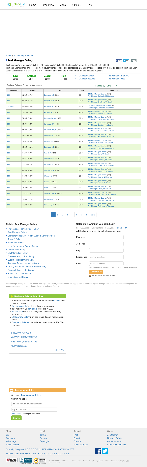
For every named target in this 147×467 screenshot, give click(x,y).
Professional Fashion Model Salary (23, 228)
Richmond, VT (49, 205)
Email (79, 263)
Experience (81, 256)
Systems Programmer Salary (21, 259)
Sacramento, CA (50, 118)
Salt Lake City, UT (50, 193)
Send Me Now (96, 271)
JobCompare (16, 413)
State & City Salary (21, 316)
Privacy (43, 438)
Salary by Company (15, 449)
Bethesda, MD (49, 95)
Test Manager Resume (84, 78)
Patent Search (12, 444)
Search (16, 417)
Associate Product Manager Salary (23, 263)
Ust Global (10, 106)
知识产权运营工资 (19, 345)
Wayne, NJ (48, 176)
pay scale (32, 308)
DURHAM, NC (49, 164)
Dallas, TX (47, 187)
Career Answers (115, 441)
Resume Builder (114, 438)
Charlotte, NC (49, 100)
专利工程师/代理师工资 (21, 332)
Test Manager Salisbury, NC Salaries (100, 171)
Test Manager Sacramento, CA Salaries (101, 119)
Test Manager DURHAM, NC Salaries (101, 165)
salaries (57, 300)
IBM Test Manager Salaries (97, 94)
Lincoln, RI (48, 182)
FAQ (76, 434)
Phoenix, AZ (48, 112)
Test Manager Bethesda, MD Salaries (101, 96)
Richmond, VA (49, 106)
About (74, 461)
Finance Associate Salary (19, 273)
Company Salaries (20, 322)
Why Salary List (81, 444)
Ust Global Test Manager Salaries (100, 105)
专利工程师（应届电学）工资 (24, 341)
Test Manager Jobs (116, 78)
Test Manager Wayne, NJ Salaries (100, 177)
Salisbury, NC (49, 170)
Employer (80, 237)
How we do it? (121, 227)
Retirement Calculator (112, 461)
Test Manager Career (84, 75)
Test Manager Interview (118, 75)
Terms (43, 434)
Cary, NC (47, 153)
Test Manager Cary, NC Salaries (99, 154)
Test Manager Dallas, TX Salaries (99, 188)
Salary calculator (20, 305)
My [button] (91, 4)
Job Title (80, 243)
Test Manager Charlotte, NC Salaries (100, 102)
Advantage (11, 441)
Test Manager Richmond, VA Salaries (101, 107)
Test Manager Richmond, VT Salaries (101, 206)
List (7, 434)
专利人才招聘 (124, 461)
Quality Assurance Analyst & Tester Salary (27, 266)
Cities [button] (76, 5)
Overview (10, 438)
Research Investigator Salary (21, 270)
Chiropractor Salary (16, 249)
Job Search (112, 434)
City (78, 250)
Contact (77, 441)
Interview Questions (116, 444)
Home (33, 5)
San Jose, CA (49, 124)
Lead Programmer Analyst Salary (23, 246)
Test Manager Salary (23, 55)
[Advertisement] (73, 30)
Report (77, 438)
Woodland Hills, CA (50, 129)
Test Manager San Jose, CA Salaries (101, 125)
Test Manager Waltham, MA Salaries (100, 142)
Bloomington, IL (49, 135)
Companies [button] (47, 5)
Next (92, 214)
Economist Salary (16, 242)
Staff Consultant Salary (18, 252)
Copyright (44, 441)
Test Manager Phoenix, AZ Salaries (100, 113)
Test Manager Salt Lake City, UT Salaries (102, 194)
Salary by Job (12, 453)
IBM (8, 95)
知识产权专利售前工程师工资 (24, 337)
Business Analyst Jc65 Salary (21, 256)
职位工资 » (59, 349)
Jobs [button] (63, 5)
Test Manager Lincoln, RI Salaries (99, 183)
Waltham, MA (48, 141)
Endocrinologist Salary (18, 276)
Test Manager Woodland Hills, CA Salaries (102, 131)
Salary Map (17, 311)
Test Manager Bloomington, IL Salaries (101, 136)
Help (90, 461)
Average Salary (98, 461)
